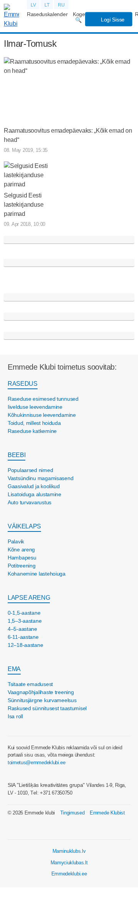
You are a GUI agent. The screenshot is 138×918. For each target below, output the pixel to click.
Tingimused (72, 813)
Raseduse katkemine (32, 431)
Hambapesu (22, 557)
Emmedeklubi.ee (69, 874)
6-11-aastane (23, 637)
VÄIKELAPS (24, 526)
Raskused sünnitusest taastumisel (47, 708)
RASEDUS (23, 383)
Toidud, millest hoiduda (34, 423)
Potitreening (22, 566)
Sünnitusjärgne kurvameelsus (42, 700)
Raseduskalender (47, 14)
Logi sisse (112, 19)
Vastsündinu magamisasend (40, 478)
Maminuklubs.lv (69, 851)
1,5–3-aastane (24, 621)
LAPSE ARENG (29, 597)
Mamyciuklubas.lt (69, 862)
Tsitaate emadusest (30, 684)
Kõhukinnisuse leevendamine (42, 415)
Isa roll (15, 716)
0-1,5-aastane (24, 613)
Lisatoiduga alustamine (34, 494)
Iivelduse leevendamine (35, 407)
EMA (14, 669)
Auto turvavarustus (29, 502)
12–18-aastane (25, 645)
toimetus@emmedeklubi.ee (37, 762)
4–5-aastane (22, 629)
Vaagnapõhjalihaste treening (41, 692)
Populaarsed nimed (30, 470)
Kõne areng (21, 549)
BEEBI (16, 455)
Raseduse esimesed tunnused (43, 399)
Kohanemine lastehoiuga (37, 574)
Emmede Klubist (107, 813)
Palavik (16, 541)
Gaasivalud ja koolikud (34, 486)
